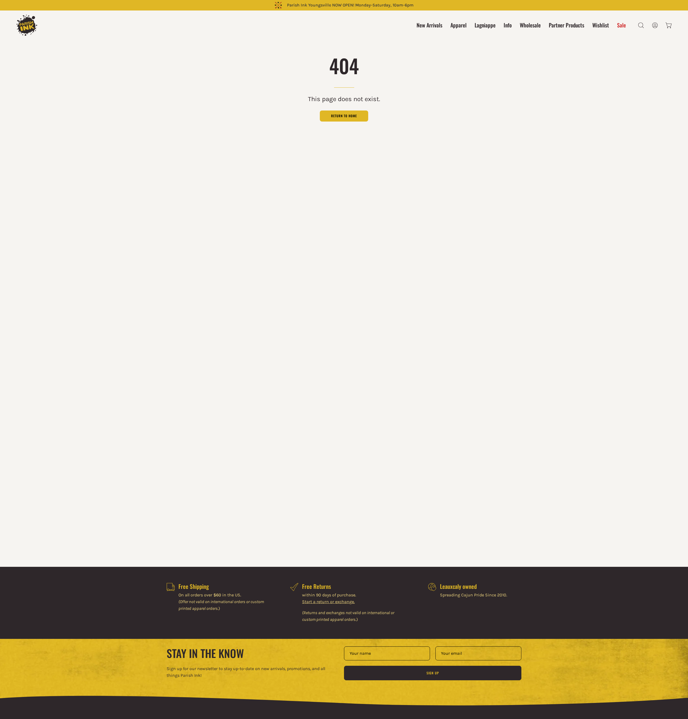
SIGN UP (433, 673)
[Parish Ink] (27, 25)
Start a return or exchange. (328, 601)
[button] (641, 25)
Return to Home (344, 115)
